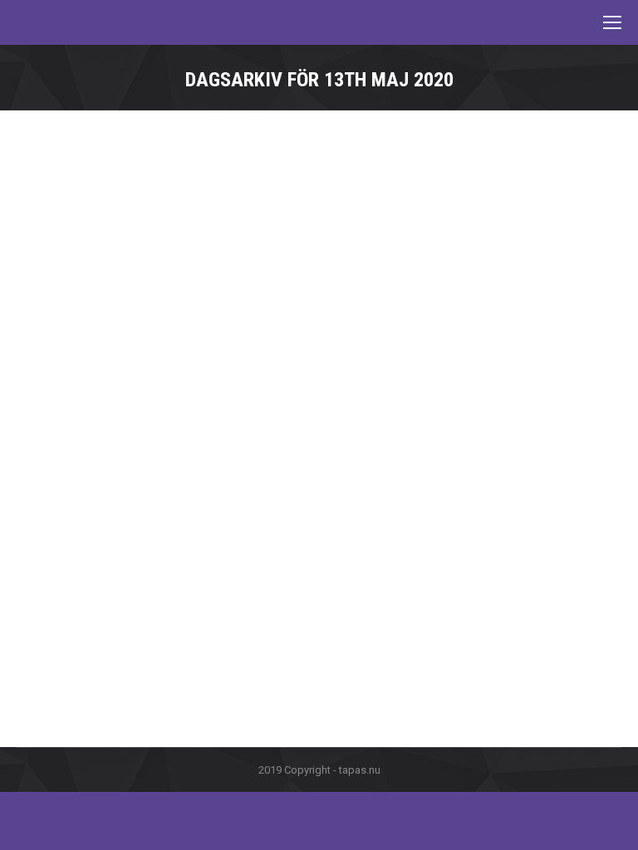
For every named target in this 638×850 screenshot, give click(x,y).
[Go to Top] (611, 823)
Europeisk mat (71, 587)
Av (125, 587)
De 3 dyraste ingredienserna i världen (165, 557)
